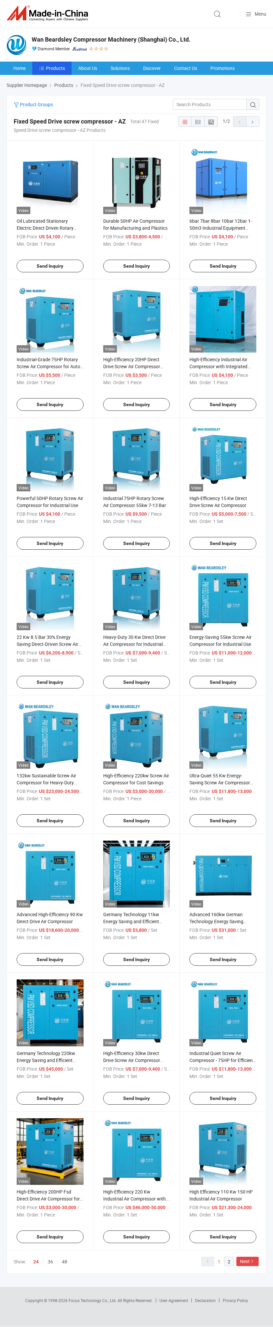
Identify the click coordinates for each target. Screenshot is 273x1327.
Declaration (205, 1300)
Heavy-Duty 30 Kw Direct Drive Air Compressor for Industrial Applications (134, 644)
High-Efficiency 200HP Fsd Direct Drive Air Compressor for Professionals (48, 1199)
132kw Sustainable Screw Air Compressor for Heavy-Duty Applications (46, 782)
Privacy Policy (235, 1300)
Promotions (222, 68)
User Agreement (173, 1300)
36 (50, 1261)
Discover (152, 68)
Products (55, 68)
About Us (87, 68)
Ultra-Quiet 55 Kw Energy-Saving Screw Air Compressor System (219, 782)
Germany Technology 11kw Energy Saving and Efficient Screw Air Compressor (131, 921)
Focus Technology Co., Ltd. (93, 1300)
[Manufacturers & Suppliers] (49, 13)
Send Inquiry (50, 266)
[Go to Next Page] (252, 122)
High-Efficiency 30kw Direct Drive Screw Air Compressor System (131, 1060)
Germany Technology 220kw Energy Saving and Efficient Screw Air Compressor (46, 1060)
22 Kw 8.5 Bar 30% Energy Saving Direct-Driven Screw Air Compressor (47, 644)
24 (36, 1261)
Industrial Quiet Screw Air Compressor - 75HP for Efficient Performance (221, 1060)
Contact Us (185, 68)
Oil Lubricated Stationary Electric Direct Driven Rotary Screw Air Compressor (45, 228)
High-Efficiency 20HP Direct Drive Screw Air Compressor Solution (131, 366)
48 (64, 1261)
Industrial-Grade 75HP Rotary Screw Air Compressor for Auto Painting (48, 366)
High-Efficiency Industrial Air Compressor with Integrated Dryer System (218, 366)
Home (19, 68)
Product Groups (36, 104)
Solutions (120, 68)
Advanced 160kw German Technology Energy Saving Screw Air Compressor (216, 921)
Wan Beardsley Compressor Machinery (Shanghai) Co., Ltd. (111, 39)
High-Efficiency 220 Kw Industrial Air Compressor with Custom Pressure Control (134, 1199)
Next (245, 1261)
